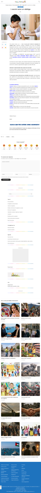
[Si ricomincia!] (30, 429)
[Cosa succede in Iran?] (30, 389)
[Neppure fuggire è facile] (10, 429)
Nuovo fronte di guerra (26, 377)
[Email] (5, 47)
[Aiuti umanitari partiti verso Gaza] (10, 449)
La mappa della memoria (6, 418)
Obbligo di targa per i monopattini (8, 358)
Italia (13, 136)
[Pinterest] (2, 47)
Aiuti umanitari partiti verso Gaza (8, 456)
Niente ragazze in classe (26, 338)
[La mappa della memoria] (10, 410)
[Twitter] (5, 44)
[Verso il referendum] (10, 369)
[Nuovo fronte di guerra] (30, 369)
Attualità (8, 136)
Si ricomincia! (24, 437)
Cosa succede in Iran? (25, 397)
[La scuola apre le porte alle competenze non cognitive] (10, 389)
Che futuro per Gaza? (25, 418)
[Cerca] (39, 1)
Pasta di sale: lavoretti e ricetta (13, 286)
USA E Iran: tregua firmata (6, 338)
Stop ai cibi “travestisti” (26, 358)
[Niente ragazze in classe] (30, 330)
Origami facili (10, 284)
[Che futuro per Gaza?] (30, 410)
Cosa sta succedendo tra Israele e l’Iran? (29, 456)
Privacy (0, 488)
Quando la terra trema (26, 318)
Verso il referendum (5, 377)
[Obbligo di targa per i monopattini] (10, 350)
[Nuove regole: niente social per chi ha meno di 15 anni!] (10, 310)
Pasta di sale (10, 267)
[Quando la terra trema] (30, 310)
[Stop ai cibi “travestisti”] (30, 350)
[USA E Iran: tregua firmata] (10, 330)
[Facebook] (2, 44)
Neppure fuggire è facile (6, 437)
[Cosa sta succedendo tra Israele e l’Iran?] (30, 449)
